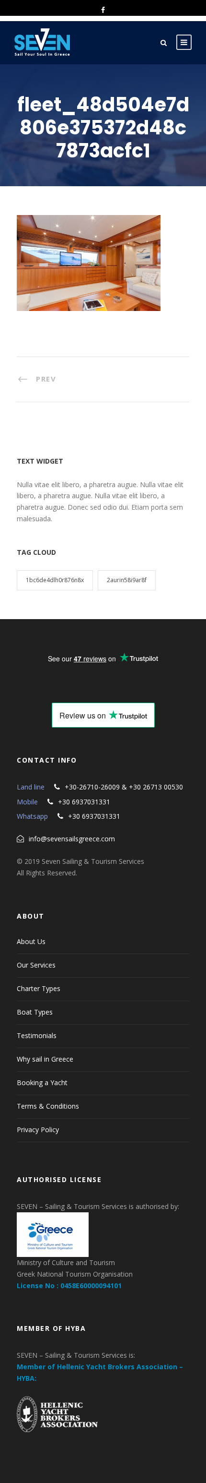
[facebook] (103, 9)
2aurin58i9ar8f (127, 580)
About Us (31, 941)
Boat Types (35, 1012)
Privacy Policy (38, 1129)
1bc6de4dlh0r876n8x (55, 580)
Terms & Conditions (48, 1106)
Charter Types (38, 988)
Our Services (36, 964)
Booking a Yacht (42, 1082)
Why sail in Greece (45, 1059)
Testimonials (37, 1035)
